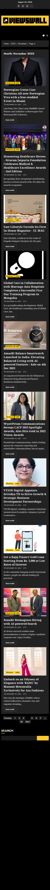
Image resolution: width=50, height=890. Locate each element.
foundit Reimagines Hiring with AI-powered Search (23, 621)
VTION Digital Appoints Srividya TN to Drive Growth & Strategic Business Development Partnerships (25, 495)
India (17, 83)
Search (7, 730)
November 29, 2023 (13, 105)
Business (9, 83)
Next (28, 722)
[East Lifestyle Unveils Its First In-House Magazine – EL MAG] (25, 209)
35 (21, 722)
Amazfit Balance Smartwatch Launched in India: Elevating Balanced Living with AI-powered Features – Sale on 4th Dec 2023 (25, 360)
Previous (7, 718)
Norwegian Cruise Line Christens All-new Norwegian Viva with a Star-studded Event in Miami (24, 95)
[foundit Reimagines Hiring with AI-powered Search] (25, 602)
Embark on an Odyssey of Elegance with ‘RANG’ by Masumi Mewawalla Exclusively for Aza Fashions (24, 684)
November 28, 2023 (13, 627)
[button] (47, 35)
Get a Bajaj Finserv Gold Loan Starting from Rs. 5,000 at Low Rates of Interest (24, 560)
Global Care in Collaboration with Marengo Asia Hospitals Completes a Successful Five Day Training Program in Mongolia (24, 290)
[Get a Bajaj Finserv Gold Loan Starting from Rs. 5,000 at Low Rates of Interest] (25, 539)
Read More (10, 120)
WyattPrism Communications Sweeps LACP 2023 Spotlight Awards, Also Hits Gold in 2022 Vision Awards (25, 429)
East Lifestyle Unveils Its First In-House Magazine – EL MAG (25, 228)
